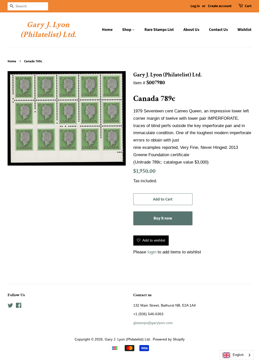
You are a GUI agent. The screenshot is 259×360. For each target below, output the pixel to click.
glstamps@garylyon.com (153, 323)
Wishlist (244, 29)
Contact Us (218, 29)
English (238, 355)
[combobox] (237, 355)
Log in (195, 6)
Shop (127, 29)
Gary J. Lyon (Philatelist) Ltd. (48, 29)
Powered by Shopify (169, 339)
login (151, 252)
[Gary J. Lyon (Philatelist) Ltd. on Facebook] (18, 306)
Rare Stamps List (159, 29)
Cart (248, 6)
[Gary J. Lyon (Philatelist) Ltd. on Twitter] (10, 306)
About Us (191, 29)
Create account (219, 6)
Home (107, 29)
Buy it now (163, 218)
